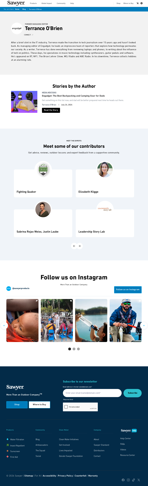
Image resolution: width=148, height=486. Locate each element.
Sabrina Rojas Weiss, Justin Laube (38, 231)
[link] (16, 3)
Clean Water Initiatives (69, 440)
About (96, 440)
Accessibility (49, 476)
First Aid (14, 457)
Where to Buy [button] (39, 405)
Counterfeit (80, 476)
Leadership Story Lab (92, 231)
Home (17, 9)
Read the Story (51, 110)
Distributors (99, 451)
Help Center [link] (125, 439)
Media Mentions (49, 93)
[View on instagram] (22, 320)
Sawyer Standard (101, 445)
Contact (97, 456)
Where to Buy (128, 3)
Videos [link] (123, 450)
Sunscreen (15, 452)
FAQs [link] (122, 444)
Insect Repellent (17, 446)
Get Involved (64, 445)
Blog (24, 9)
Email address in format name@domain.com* (77, 387)
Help (72, 3)
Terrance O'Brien (49, 105)
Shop (118, 3)
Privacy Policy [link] (65, 476)
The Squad (40, 451)
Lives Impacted (65, 451)
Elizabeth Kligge (88, 192)
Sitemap (28, 476)
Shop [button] (17, 405)
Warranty (93, 476)
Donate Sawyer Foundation (71, 456)
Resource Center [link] (127, 455)
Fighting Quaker (26, 192)
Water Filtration (17, 440)
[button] (34, 3)
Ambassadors (42, 445)
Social (38, 456)
